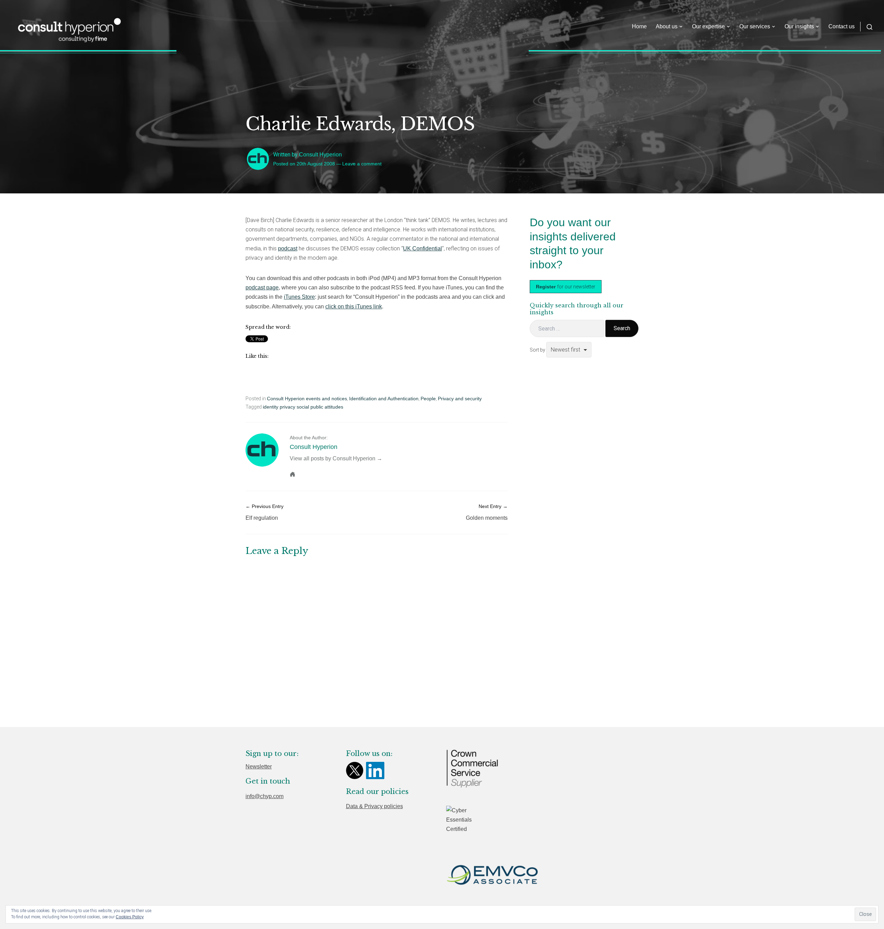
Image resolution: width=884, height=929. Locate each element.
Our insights (799, 26)
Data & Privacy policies (374, 806)
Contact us (841, 26)
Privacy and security (460, 398)
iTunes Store (299, 297)
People (428, 398)
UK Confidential (422, 248)
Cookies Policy (130, 916)
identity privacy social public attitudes (303, 407)
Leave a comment (362, 163)
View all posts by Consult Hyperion (332, 458)
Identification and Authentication (384, 398)
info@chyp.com (265, 796)
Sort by (538, 350)
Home (639, 26)
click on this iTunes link (353, 306)
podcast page (262, 287)
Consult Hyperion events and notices (307, 398)
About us (667, 26)
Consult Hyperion (320, 154)
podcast (287, 248)
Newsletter (259, 766)
